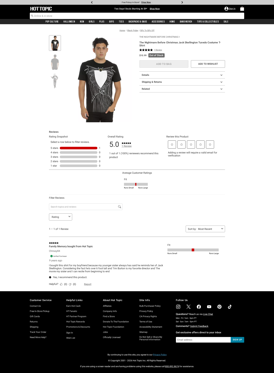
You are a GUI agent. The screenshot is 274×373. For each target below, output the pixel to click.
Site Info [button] (144, 300)
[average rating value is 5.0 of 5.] (146, 50)
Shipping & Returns (152, 82)
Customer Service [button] (41, 300)
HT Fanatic (71, 311)
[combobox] (137, 16)
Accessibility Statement (150, 327)
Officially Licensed (112, 337)
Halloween (69, 21)
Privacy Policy (146, 311)
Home (172, 21)
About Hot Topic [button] (112, 300)
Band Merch (186, 21)
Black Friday (132, 30)
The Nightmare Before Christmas (158, 37)
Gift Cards (35, 316)
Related (146, 88)
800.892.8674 (172, 366)
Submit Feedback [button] (199, 326)
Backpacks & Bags (138, 21)
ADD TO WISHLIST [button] (208, 63)
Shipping (34, 327)
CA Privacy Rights (148, 316)
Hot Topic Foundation (113, 327)
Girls (92, 21)
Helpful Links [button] (74, 300)
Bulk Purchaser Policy (150, 306)
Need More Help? (38, 337)
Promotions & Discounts (78, 327)
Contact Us (35, 306)
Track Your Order (38, 332)
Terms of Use (145, 321)
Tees (121, 21)
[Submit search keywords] (32, 15)
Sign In (69, 332)
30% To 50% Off (147, 30)
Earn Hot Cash (73, 306)
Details (145, 75)
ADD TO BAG (164, 63)
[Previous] (91, 2)
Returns (34, 321)
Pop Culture (52, 21)
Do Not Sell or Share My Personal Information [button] (150, 338)
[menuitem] (242, 9)
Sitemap (143, 332)
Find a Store (109, 316)
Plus (101, 21)
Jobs (105, 332)
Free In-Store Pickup (39, 311)
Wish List (70, 338)
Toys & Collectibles (208, 21)
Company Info (110, 311)
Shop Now (146, 2)
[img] (178, 306)
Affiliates (107, 306)
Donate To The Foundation (116, 321)
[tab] (56, 44)
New (82, 21)
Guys (111, 21)
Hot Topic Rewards (75, 321)
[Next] (182, 2)
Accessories (158, 21)
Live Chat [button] (208, 314)
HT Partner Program (76, 316)
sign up (237, 339)
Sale (226, 21)
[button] (230, 8)
